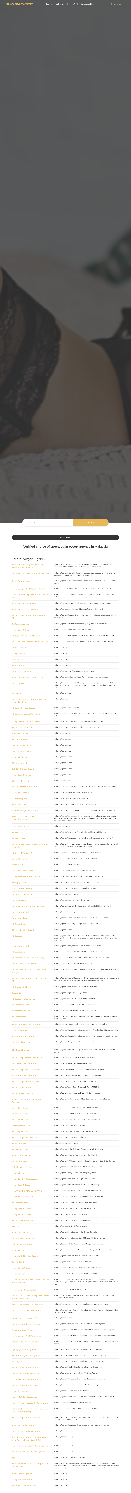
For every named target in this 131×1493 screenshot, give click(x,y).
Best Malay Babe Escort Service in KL (29, 1304)
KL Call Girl (17, 693)
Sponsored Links (87, 4)
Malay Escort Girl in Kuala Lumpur (28, 677)
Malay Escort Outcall (21, 1208)
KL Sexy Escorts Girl (21, 832)
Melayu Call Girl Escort (22, 1197)
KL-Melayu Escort (20, 1114)
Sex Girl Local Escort (21, 751)
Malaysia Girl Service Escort (25, 1256)
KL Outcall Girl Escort (22, 853)
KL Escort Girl (18, 683)
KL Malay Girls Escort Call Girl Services (30, 642)
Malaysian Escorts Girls (23, 1479)
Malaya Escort (18, 653)
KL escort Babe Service (23, 1011)
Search (91, 522)
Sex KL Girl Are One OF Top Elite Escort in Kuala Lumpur (30, 1297)
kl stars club (18, 865)
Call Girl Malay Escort (22, 745)
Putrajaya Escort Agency (23, 1330)
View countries (64, 537)
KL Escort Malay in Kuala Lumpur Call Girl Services (30, 1464)
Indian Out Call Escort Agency (26, 1397)
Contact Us (116, 4)
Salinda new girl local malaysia (26, 810)
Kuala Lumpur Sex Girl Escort (26, 1069)
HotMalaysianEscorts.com (24, 1485)
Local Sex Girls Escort (22, 888)
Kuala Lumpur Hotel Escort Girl (27, 1058)
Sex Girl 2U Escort (20, 859)
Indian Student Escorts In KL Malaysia (30, 1403)
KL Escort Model (19, 924)
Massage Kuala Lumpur (23, 1036)
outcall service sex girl (22, 871)
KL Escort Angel (19, 952)
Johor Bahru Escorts (21, 581)
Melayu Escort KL (20, 733)
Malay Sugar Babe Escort (24, 1290)
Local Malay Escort (21, 826)
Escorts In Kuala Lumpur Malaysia (28, 906)
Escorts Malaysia (20, 900)
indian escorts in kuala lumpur (26, 1431)
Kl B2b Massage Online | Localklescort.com (23, 817)
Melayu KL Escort (20, 757)
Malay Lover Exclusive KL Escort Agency (27, 1100)
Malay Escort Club (20, 630)
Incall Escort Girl (19, 659)
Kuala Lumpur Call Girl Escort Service (29, 589)
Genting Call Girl (20, 918)
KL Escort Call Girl (20, 912)
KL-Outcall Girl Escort (22, 987)
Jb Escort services (20, 624)
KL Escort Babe (19, 1017)
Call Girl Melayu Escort (22, 1244)
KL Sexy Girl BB (19, 838)
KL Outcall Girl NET (21, 1042)
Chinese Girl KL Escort (22, 894)
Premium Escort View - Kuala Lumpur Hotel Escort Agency (30, 1410)
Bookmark (50, 4)
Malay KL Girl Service (21, 1214)
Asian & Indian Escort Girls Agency (28, 1452)
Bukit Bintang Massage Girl (25, 1318)
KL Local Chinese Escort (23, 708)
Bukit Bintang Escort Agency (26, 1355)
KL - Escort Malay (20, 739)
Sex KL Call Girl (19, 1262)
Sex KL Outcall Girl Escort (24, 964)
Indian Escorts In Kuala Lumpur (27, 1310)
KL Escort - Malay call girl (24, 999)
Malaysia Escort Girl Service (25, 609)
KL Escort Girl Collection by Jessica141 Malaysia (30, 845)
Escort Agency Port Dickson (25, 1342)
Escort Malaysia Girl (21, 1126)
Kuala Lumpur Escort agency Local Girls (28, 616)
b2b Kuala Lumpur (21, 1050)
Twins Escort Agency (22, 1473)
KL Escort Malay (19, 1161)
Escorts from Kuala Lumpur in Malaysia (30, 573)
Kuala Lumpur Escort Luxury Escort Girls (29, 979)
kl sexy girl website (21, 882)
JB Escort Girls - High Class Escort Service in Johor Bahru (28, 565)
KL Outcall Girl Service (22, 1220)
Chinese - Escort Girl (21, 781)
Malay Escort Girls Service (24, 603)
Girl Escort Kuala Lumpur (24, 1063)
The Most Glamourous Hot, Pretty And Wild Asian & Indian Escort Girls (30, 1438)
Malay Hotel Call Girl (21, 1155)
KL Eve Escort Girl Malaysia (24, 787)
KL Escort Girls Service (22, 1093)
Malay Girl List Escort (22, 1232)
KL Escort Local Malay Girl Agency (28, 958)
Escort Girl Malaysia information (27, 1379)
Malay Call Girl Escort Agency (26, 1179)
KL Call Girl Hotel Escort (23, 1149)
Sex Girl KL (17, 1226)
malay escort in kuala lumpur (26, 877)
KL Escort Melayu (20, 1143)
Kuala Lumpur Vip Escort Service (27, 1417)
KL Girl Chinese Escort (22, 727)
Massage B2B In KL (21, 793)
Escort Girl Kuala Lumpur (24, 1075)
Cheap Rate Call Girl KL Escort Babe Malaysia (29, 971)
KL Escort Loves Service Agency (27, 1024)
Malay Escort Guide (21, 1185)
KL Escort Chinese (20, 1005)
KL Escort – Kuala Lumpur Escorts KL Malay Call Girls (29, 700)
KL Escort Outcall (20, 1203)
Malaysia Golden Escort (23, 1425)
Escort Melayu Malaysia (23, 1238)
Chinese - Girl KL (19, 763)
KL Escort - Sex (19, 804)
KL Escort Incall (19, 665)
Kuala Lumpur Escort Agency (26, 1324)
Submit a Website (72, 4)
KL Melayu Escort (20, 1120)
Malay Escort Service (21, 775)
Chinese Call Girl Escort (23, 930)
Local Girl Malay (19, 1030)
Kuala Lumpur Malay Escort (25, 1137)
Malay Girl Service (20, 1274)
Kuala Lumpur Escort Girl (24, 1087)
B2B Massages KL (20, 798)
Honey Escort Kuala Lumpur (25, 1373)
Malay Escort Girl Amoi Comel (26, 721)
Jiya (13, 1457)
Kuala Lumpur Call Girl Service (26, 1336)
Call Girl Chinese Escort (23, 769)
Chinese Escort (19, 648)
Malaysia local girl (20, 946)
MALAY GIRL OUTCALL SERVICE (27, 1191)
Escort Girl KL (18, 993)
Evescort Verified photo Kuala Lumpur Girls (30, 596)
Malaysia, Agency (20, 1391)
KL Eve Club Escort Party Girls (26, 714)
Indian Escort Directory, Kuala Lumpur (30, 1446)
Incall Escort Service (21, 671)
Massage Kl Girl (19, 1361)
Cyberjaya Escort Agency (24, 1349)
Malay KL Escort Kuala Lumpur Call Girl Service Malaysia (30, 1281)
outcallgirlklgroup (21, 1108)
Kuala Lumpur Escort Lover (25, 1385)
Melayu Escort (18, 1173)
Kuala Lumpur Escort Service (26, 1081)
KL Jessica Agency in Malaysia (26, 636)
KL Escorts (17, 936)
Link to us (60, 4)
